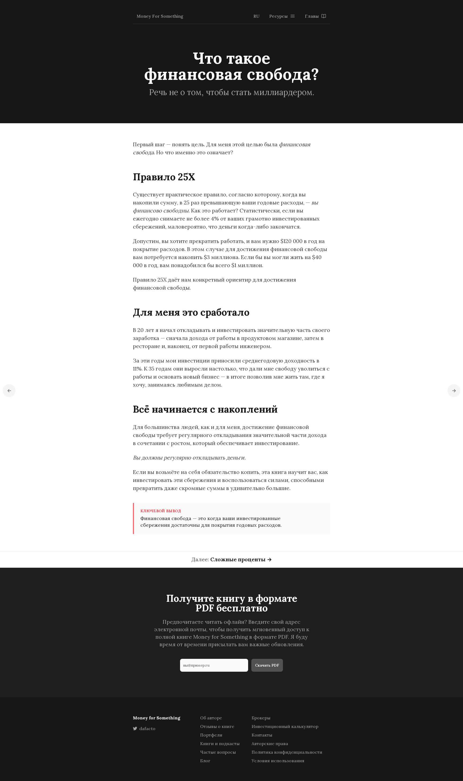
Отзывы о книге (217, 726)
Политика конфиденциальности (287, 752)
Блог (205, 760)
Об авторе (211, 717)
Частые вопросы (218, 752)
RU (256, 16)
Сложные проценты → (241, 559)
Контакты (262, 735)
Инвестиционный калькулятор (285, 726)
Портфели (211, 735)
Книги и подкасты (220, 743)
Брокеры (261, 717)
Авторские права (270, 743)
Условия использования (278, 760)
